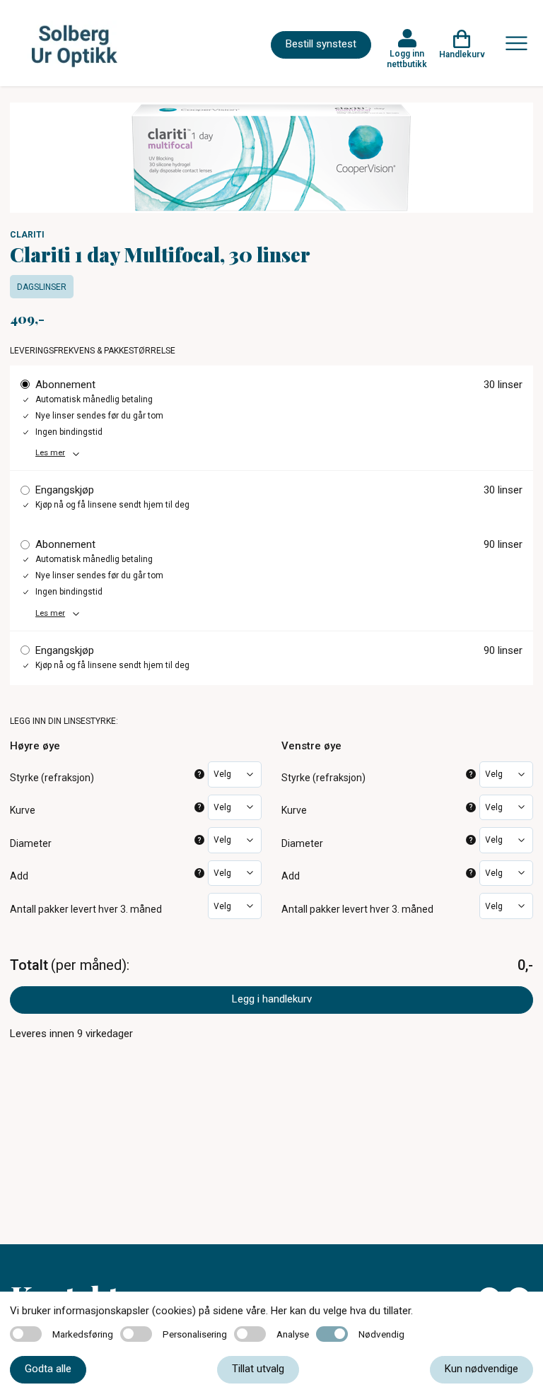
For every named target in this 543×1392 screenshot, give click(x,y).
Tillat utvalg (258, 1368)
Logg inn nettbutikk (406, 59)
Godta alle (48, 1368)
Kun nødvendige (481, 1368)
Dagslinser (41, 287)
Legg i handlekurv (272, 999)
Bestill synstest (321, 43)
